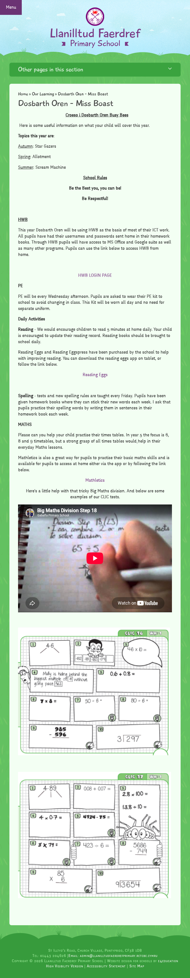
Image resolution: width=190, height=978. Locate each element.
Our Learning (43, 94)
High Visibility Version (64, 966)
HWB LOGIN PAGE (95, 275)
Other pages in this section (50, 69)
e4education (168, 961)
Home (23, 94)
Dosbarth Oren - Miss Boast (83, 94)
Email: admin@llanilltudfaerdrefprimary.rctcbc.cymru (113, 955)
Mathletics (95, 480)
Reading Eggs (95, 374)
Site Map (136, 966)
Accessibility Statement (106, 966)
